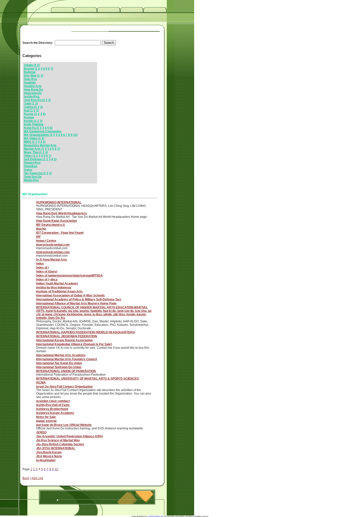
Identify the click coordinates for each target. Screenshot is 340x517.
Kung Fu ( (30, 128)
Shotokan (30, 166)
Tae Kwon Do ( (34, 173)
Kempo (29, 117)
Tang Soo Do (33, 176)
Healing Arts (33, 86)
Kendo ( (29, 121)
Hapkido (30, 82)
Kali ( (27, 110)
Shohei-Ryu (32, 163)
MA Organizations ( (37, 135)
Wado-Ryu (31, 180)
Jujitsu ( (29, 107)
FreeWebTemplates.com (155, 516)
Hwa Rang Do (33, 89)
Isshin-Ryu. (32, 96)
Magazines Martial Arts (40, 145)
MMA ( (28, 142)
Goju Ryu (30, 79)
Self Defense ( (34, 159)
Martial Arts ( (33, 149)
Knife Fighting (33, 124)
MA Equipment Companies (42, 131)
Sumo (28, 170)
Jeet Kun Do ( (33, 100)
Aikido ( (29, 65)
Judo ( (28, 103)
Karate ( (29, 114)
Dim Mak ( (31, 75)
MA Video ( (31, 138)
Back (25, 478)
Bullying (29, 72)
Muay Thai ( (32, 152)
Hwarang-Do (33, 93)
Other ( (29, 156)
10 (75, 135)
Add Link (37, 478)
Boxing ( (30, 68)
